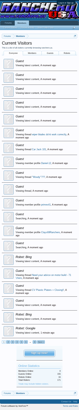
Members (32, 53)
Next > (41, 342)
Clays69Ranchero (50, 232)
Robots (67, 53)
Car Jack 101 (39, 149)
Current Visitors (10, 28)
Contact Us (66, 401)
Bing (29, 257)
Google (30, 328)
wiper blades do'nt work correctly (49, 134)
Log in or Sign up (66, 3)
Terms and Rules (70, 406)
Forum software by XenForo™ (14, 406)
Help (75, 401)
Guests (50, 53)
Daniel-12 (46, 163)
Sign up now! (39, 353)
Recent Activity (27, 28)
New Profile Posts (46, 28)
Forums (8, 23)
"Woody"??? (38, 177)
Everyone (13, 53)
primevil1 (46, 204)
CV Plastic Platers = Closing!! (48, 290)
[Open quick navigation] (75, 36)
